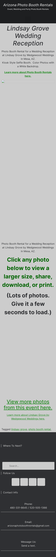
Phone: (28, 503)
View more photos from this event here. (28, 405)
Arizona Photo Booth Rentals (28, 5)
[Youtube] (33, 482)
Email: (28, 522)
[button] (28, 19)
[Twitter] (24, 482)
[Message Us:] (28, 535)
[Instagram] (41, 482)
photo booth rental (39, 429)
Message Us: (28, 541)
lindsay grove (19, 429)
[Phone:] (28, 498)
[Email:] (28, 516)
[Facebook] (15, 482)
